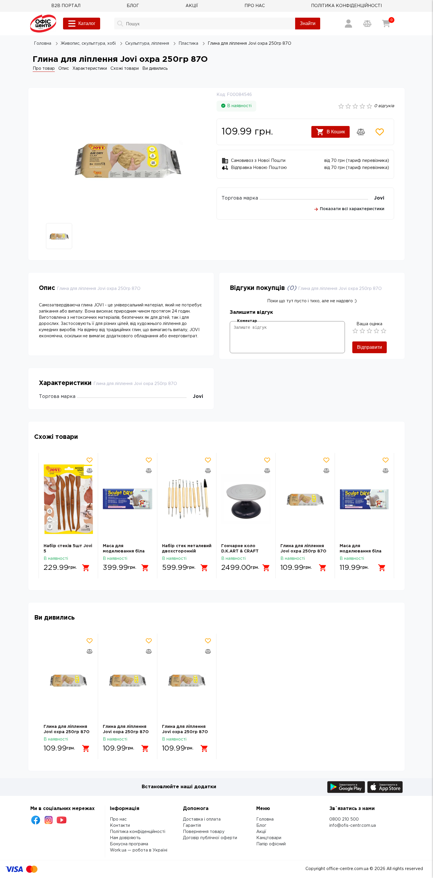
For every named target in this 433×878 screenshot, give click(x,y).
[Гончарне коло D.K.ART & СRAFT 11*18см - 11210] (246, 499)
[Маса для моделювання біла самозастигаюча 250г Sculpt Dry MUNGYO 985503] (364, 499)
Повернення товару (203, 832)
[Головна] (43, 23)
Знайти (307, 23)
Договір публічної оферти (210, 838)
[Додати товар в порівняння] (361, 132)
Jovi (379, 198)
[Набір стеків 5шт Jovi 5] (68, 499)
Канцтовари (268, 838)
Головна (265, 819)
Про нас (118, 819)
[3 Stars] (369, 330)
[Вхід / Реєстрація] (348, 23)
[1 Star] (355, 330)
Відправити (369, 347)
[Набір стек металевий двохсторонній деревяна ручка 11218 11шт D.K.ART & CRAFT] (186, 499)
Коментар (247, 321)
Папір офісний (271, 844)
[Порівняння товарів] (367, 23)
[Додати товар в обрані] (380, 132)
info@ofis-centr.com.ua (352, 825)
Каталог (86, 23)
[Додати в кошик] (86, 568)
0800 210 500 (344, 819)
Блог (261, 825)
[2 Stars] (362, 330)
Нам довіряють (125, 838)
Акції (261, 832)
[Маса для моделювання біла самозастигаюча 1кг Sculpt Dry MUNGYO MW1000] (127, 499)
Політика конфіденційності (137, 832)
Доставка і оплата (202, 819)
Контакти (120, 825)
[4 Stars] (376, 330)
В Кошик (336, 131)
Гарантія (192, 825)
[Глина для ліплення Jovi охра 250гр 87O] (305, 499)
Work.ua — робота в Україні (138, 850)
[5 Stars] (383, 330)
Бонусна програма (129, 844)
